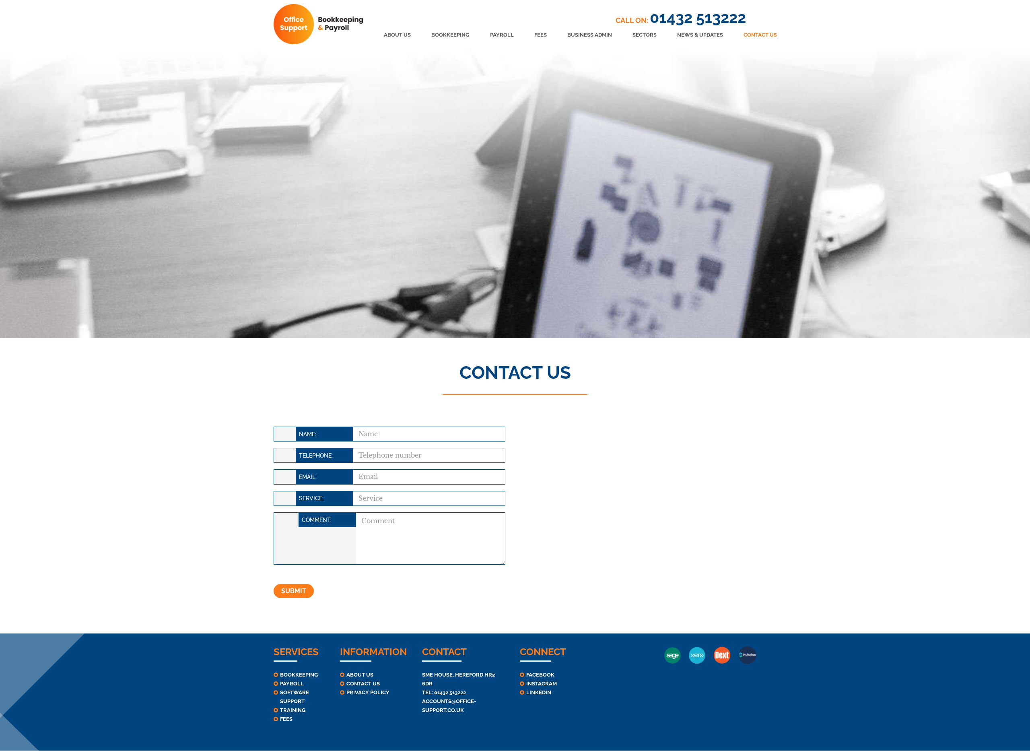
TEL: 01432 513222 (444, 692)
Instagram (541, 684)
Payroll (292, 684)
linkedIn (538, 692)
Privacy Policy (367, 692)
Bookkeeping (299, 675)
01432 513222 (698, 17)
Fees (286, 719)
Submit (293, 591)
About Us (359, 675)
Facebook (540, 675)
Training (292, 710)
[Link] (318, 24)
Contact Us (363, 684)
